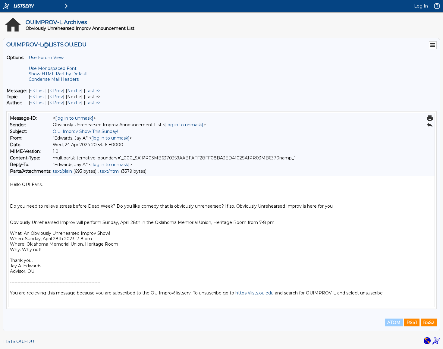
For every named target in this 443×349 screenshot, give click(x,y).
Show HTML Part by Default (58, 74)
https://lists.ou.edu (254, 293)
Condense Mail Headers (54, 79)
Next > (74, 90)
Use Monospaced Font (53, 68)
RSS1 (412, 322)
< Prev (56, 90)
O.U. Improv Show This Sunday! (85, 131)
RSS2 (428, 322)
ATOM (394, 322)
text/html (110, 171)
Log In (421, 6)
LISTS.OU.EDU (18, 341)
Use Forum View (46, 57)
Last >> (92, 90)
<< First (37, 90)
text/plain (62, 171)
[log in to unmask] (74, 118)
